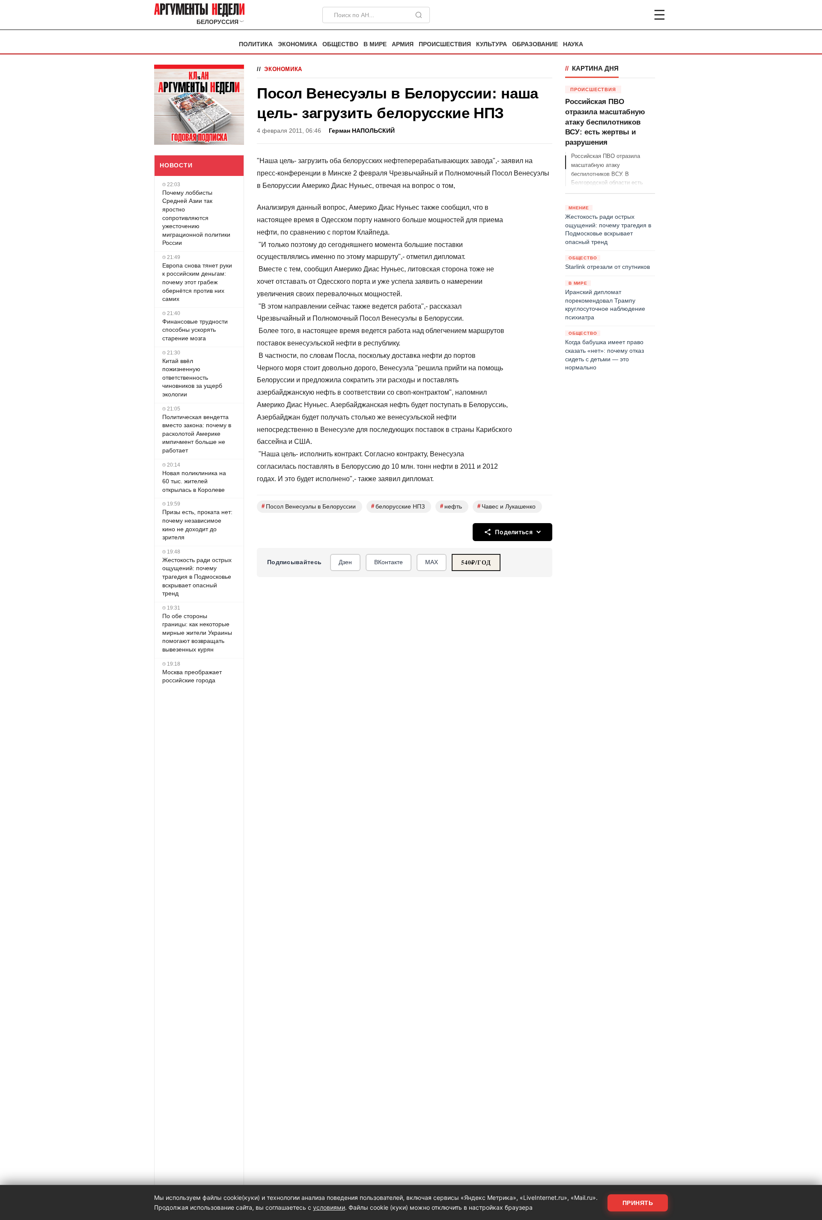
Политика (256, 44)
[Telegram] (614, 15)
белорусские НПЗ (398, 506)
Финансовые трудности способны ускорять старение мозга (195, 330)
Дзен (345, 562)
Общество (340, 44)
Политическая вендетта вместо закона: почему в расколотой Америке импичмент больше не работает (196, 434)
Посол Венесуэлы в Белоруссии (309, 506)
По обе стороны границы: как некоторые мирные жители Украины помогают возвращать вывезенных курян (197, 633)
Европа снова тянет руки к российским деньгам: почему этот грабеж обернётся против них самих (197, 282)
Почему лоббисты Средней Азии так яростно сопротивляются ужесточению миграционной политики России (196, 218)
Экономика (297, 44)
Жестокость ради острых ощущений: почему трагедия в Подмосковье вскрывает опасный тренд (197, 576)
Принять (637, 1202)
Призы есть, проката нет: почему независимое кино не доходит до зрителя (197, 525)
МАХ (431, 562)
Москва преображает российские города (192, 676)
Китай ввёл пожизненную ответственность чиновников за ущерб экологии (192, 377)
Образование (535, 44)
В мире (375, 44)
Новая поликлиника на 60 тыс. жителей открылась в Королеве (194, 481)
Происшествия (445, 44)
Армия (403, 44)
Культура (491, 44)
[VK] (636, 15)
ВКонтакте (388, 562)
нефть (451, 506)
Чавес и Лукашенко (506, 506)
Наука (573, 44)
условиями (329, 1207)
